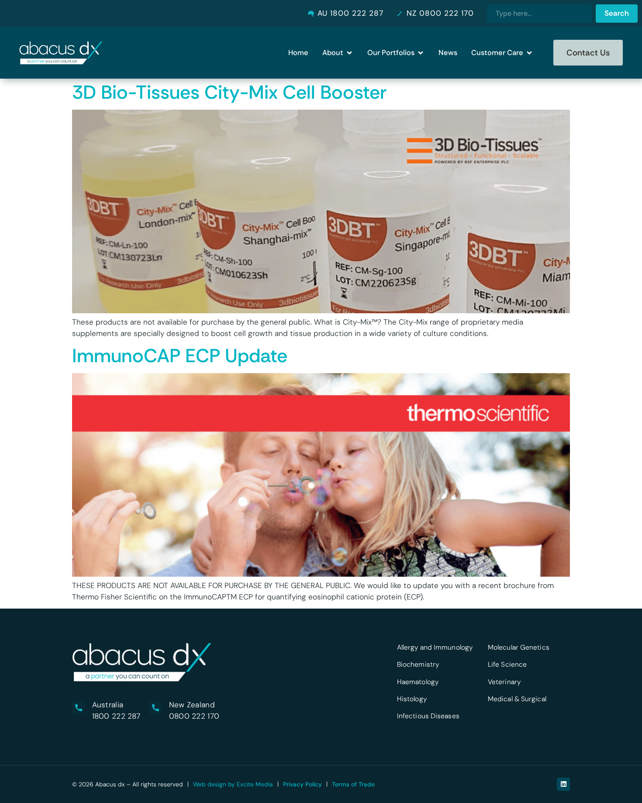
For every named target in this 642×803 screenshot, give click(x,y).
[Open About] (349, 53)
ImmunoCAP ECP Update (179, 355)
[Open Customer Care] (529, 53)
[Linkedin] (563, 784)
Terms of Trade (353, 784)
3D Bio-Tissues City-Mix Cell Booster (229, 92)
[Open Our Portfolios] (421, 53)
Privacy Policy (302, 784)
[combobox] (539, 13)
